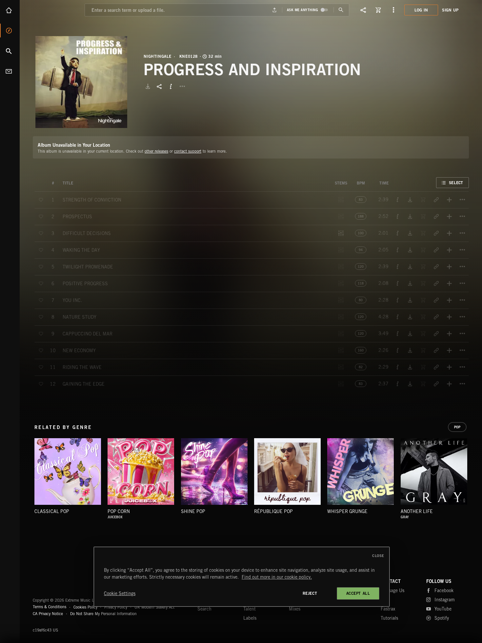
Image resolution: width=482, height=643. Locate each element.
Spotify (441, 618)
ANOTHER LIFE (417, 511)
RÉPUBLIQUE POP (273, 511)
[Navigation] (393, 9)
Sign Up (450, 10)
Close (378, 555)
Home (10, 10)
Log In (421, 10)
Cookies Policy (85, 606)
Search (10, 51)
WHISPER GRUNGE (347, 511)
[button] (81, 82)
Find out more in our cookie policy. (277, 577)
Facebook (443, 590)
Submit (341, 10)
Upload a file (274, 10)
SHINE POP (193, 511)
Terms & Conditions (49, 606)
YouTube (443, 608)
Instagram (444, 599)
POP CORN (119, 511)
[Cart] (378, 9)
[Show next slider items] (474, 475)
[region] (241, 577)
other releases (156, 151)
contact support (187, 151)
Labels (249, 618)
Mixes (294, 608)
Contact (10, 71)
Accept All (358, 593)
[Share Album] (159, 86)
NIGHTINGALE (158, 56)
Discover (10, 30)
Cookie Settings (119, 593)
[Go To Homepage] (55, 10)
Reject (310, 593)
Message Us (392, 590)
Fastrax (388, 608)
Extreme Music (58, 584)
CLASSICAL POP (51, 511)
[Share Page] (363, 9)
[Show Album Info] (170, 86)
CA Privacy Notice (48, 613)
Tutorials (389, 618)
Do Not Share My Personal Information (103, 613)
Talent (249, 608)
